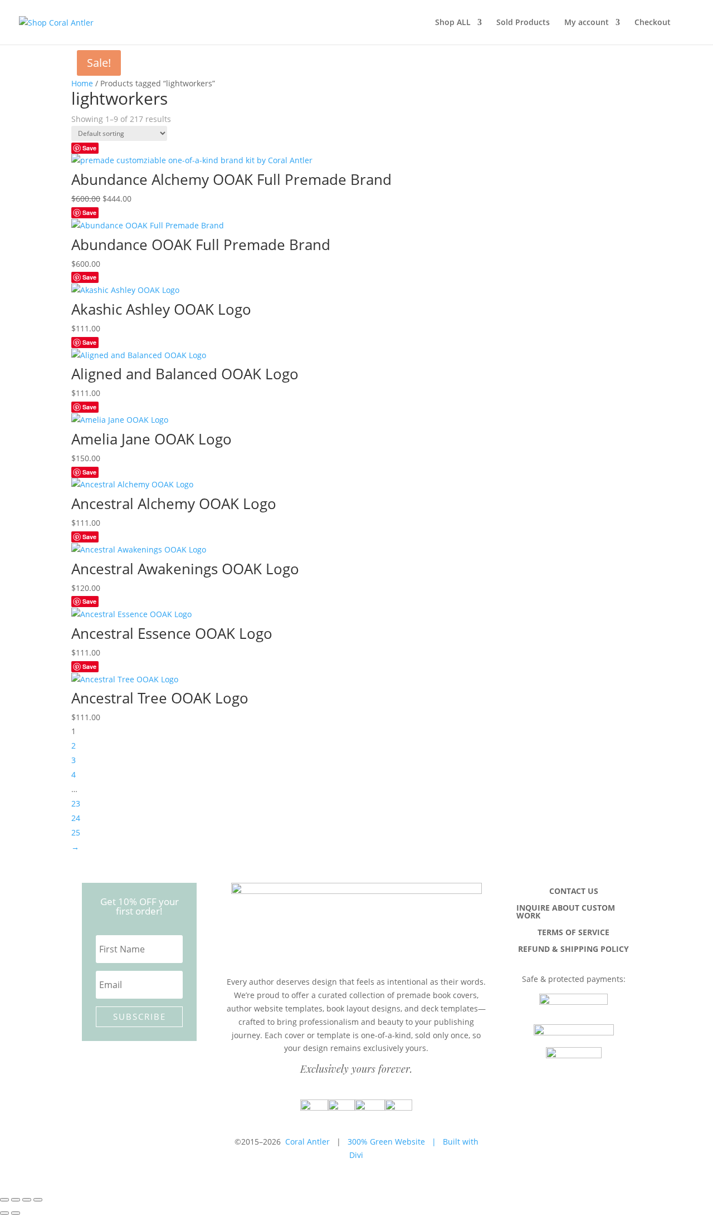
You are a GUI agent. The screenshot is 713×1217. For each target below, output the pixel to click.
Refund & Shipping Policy (573, 949)
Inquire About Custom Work (565, 912)
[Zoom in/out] (4, 1199)
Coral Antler (307, 1141)
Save (89, 148)
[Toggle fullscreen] (15, 1199)
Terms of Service (573, 932)
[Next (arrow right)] (15, 1213)
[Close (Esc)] (37, 1199)
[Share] (26, 1199)
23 (75, 803)
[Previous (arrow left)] (4, 1213)
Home (82, 83)
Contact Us (573, 891)
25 (75, 832)
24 (75, 818)
